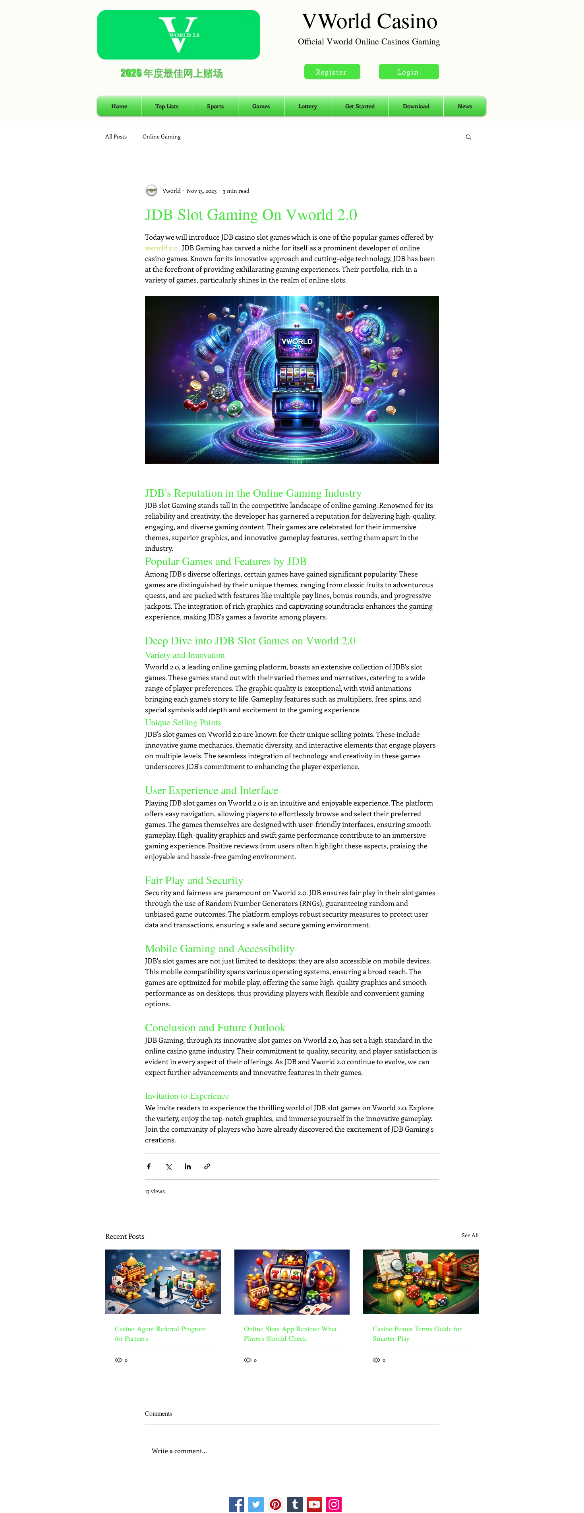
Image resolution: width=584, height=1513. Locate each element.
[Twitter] (256, 1504)
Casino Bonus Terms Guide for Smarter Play (417, 1333)
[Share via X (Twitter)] (168, 1166)
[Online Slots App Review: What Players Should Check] (292, 1282)
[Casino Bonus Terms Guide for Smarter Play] (421, 1282)
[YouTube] (314, 1504)
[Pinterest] (275, 1504)
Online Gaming (162, 136)
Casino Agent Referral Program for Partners (160, 1333)
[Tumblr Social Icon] (295, 1504)
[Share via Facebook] (149, 1166)
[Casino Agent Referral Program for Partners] (163, 1282)
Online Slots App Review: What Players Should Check (290, 1333)
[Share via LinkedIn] (187, 1166)
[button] (468, 136)
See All (470, 1235)
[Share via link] (207, 1166)
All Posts (116, 136)
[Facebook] (236, 1504)
